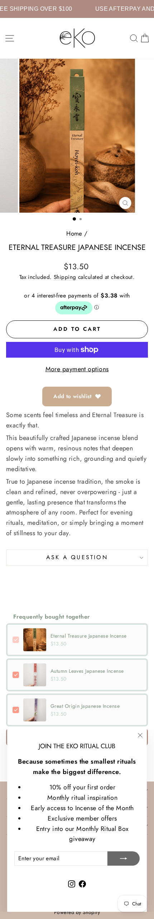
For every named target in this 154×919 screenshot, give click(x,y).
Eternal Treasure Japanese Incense (88, 635)
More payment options (77, 369)
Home (74, 233)
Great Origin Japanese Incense (85, 706)
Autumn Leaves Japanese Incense (87, 670)
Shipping (65, 277)
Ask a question (77, 557)
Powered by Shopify (77, 912)
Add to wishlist (72, 396)
